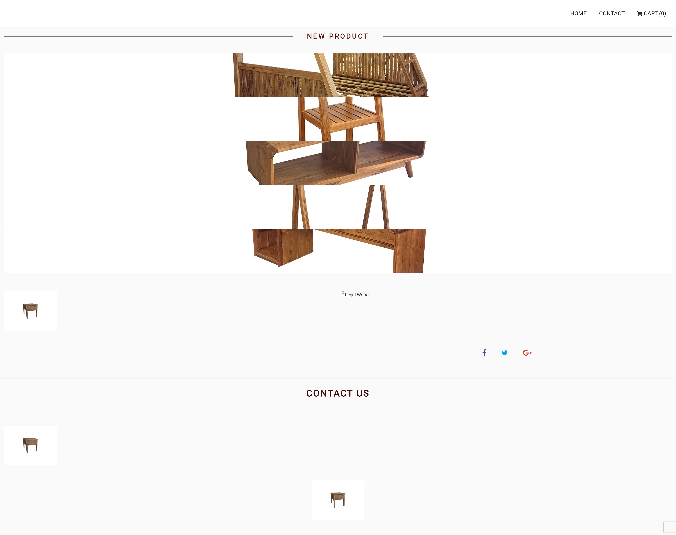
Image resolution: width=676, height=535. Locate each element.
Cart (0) (654, 13)
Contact (612, 13)
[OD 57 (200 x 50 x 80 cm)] (338, 251)
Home (578, 13)
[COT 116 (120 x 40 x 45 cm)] (338, 163)
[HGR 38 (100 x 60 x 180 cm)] (338, 207)
